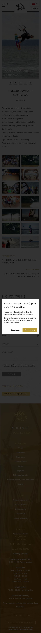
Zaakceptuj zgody (30, 330)
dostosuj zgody (15, 322)
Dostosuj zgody (15, 330)
